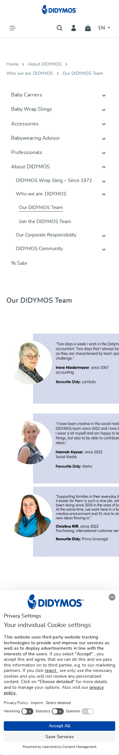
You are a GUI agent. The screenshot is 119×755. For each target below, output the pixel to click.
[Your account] (73, 28)
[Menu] (12, 28)
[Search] (59, 28)
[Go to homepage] (59, 9)
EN (102, 28)
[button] (104, 95)
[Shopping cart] (88, 28)
